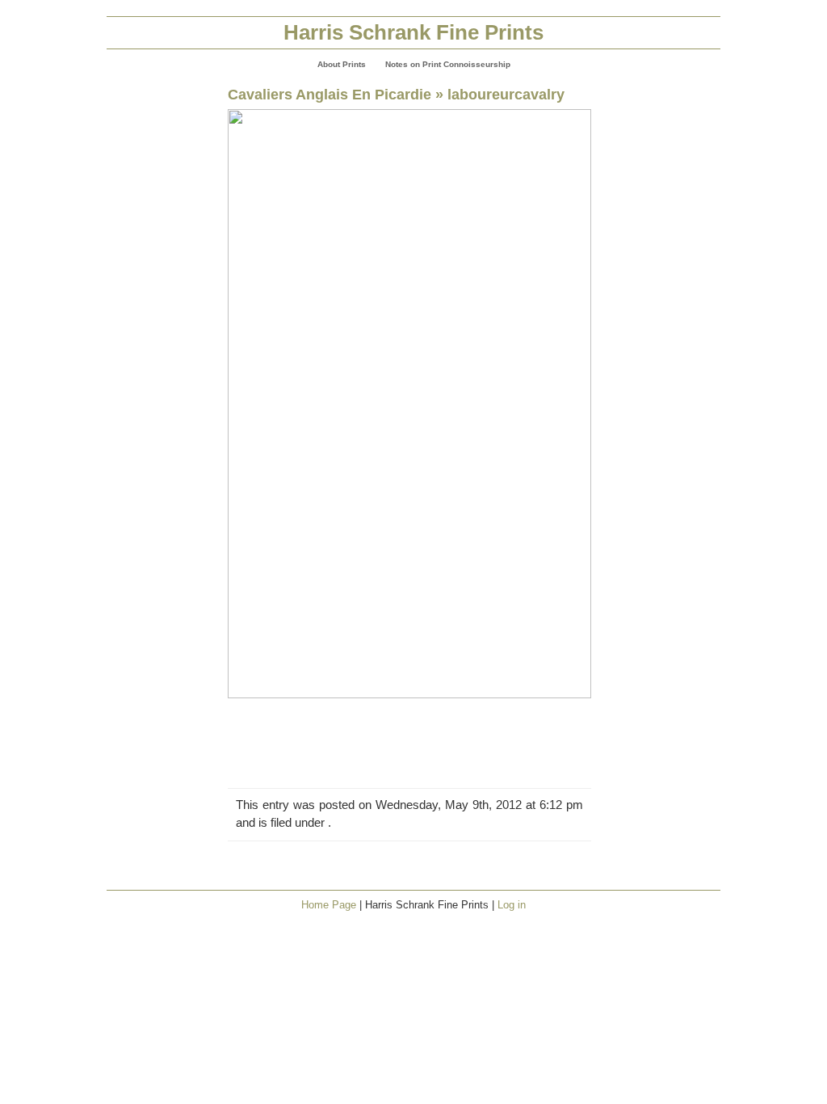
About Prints (341, 64)
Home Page (328, 905)
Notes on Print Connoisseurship (447, 64)
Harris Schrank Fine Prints (413, 32)
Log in (511, 905)
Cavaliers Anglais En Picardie (329, 94)
